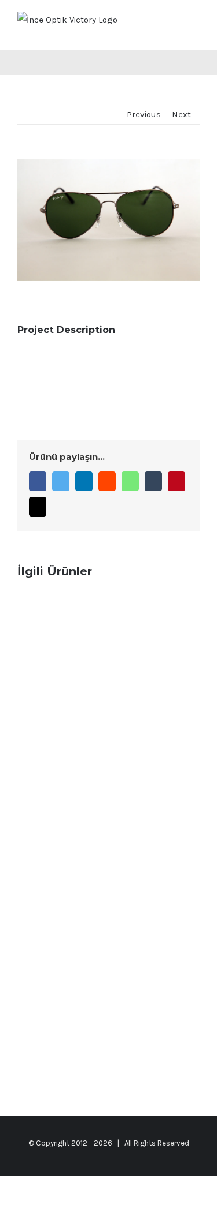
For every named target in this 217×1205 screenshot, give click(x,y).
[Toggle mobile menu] (195, 23)
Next (181, 114)
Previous (144, 114)
